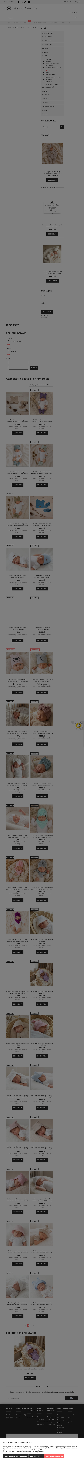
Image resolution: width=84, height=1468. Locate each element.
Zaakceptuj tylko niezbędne (16, 1456)
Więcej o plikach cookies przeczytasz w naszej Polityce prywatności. (23, 1452)
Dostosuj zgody (36, 1456)
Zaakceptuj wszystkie (54, 1456)
